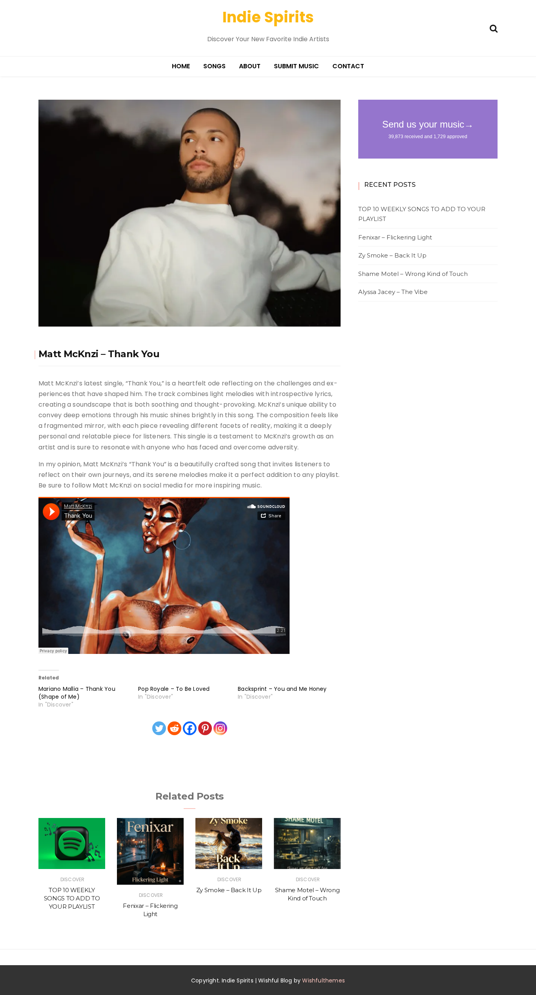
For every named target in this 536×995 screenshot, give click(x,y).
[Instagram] (220, 728)
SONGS (214, 66)
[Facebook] (190, 728)
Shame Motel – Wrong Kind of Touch (413, 274)
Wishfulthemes (323, 980)
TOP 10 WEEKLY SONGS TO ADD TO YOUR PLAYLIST (72, 898)
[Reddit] (174, 728)
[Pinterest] (205, 728)
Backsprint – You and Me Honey (282, 689)
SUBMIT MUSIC (296, 66)
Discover (72, 879)
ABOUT (250, 66)
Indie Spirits (268, 17)
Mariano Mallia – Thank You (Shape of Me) (76, 693)
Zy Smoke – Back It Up (229, 890)
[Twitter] (159, 728)
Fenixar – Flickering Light (395, 237)
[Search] (494, 28)
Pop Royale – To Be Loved (174, 689)
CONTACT (348, 66)
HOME (181, 66)
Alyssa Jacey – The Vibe (393, 292)
